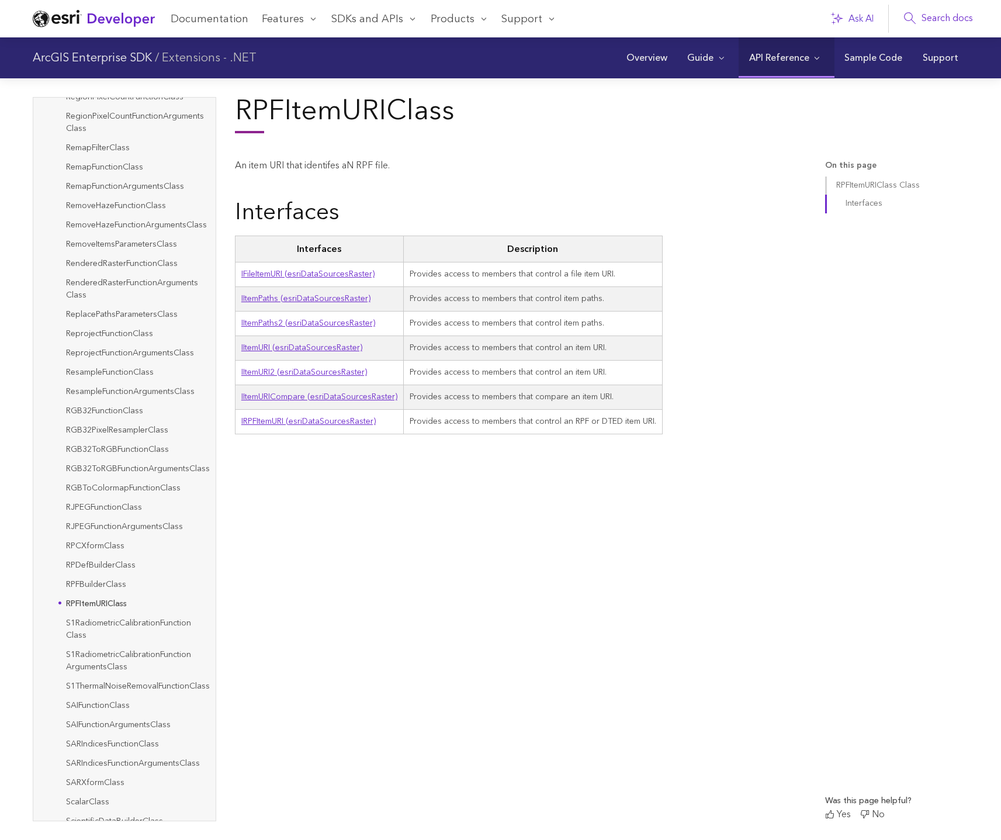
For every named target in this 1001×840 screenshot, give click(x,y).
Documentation (209, 19)
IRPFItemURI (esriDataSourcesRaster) (308, 421)
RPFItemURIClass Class (878, 185)
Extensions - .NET (209, 58)
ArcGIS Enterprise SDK (92, 58)
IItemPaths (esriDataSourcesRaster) (305, 299)
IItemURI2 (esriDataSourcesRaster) (304, 372)
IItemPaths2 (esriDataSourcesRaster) (308, 323)
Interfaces (864, 203)
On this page (851, 166)
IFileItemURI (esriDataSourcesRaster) (308, 274)
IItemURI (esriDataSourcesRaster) (301, 348)
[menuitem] (646, 57)
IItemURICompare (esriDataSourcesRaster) (319, 397)
